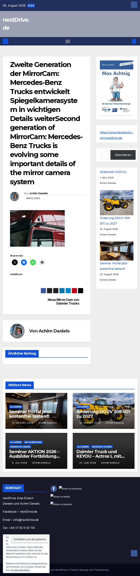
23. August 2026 (23, 423)
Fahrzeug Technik (102, 447)
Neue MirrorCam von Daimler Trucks (63, 301)
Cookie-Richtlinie (20, 570)
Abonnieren (123, 155)
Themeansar (101, 569)
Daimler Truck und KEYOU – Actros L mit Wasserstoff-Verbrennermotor (98, 458)
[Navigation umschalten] (67, 41)
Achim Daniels (39, 193)
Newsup (84, 569)
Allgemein (15, 407)
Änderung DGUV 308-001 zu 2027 (103, 414)
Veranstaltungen (20, 447)
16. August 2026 (90, 423)
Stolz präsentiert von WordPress (49, 569)
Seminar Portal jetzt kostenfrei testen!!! (30, 414)
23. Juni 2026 (88, 463)
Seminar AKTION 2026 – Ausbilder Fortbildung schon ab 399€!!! (34, 456)
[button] (128, 41)
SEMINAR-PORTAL (113, 172)
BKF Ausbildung (33, 442)
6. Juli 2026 (20, 463)
